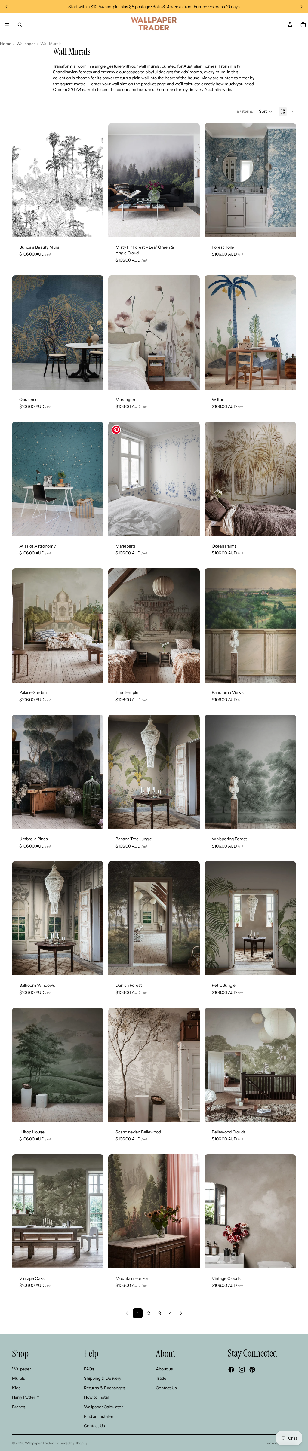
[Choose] (94, 227)
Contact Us (94, 1425)
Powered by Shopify (71, 1443)
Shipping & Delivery (102, 1378)
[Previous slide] (6, 6)
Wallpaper (26, 43)
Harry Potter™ (25, 1397)
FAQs (89, 1368)
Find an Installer (98, 1416)
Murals (18, 1378)
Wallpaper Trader (39, 1443)
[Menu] (7, 25)
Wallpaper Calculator (103, 1407)
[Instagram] (241, 1369)
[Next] (181, 1313)
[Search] (19, 24)
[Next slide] (301, 6)
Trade (161, 1378)
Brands (18, 1407)
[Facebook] (231, 1369)
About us (164, 1368)
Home (5, 43)
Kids (16, 1388)
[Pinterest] (252, 1369)
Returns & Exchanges (104, 1388)
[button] (266, 111)
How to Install (96, 1397)
